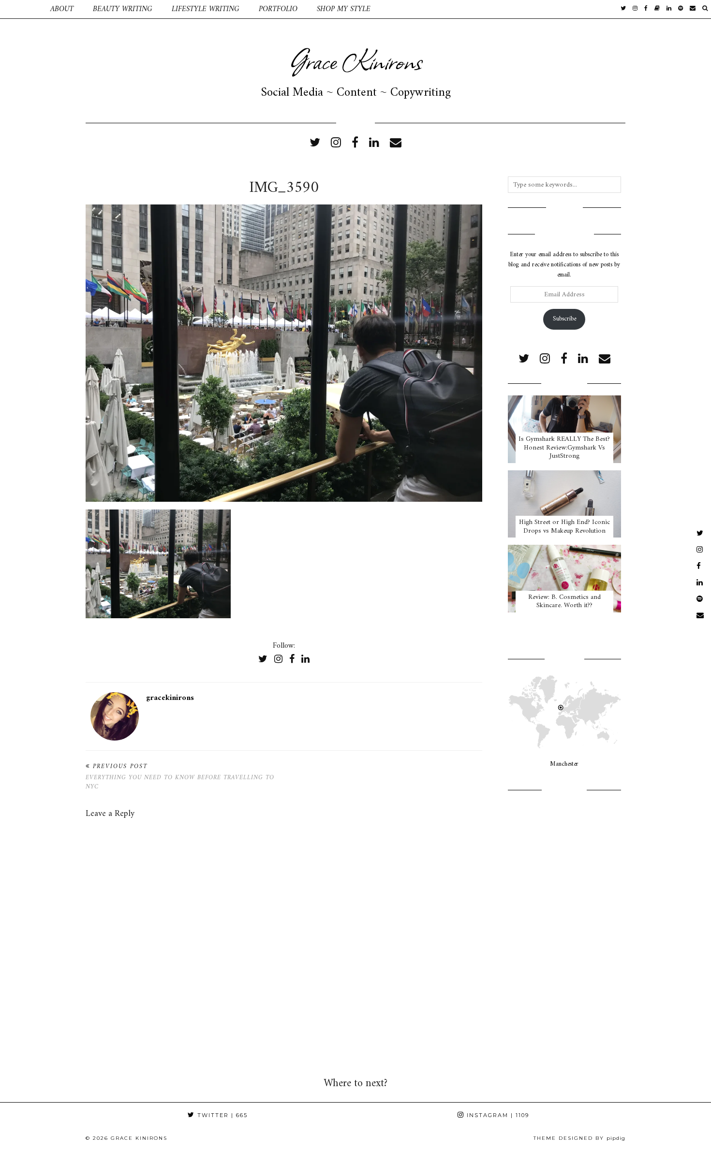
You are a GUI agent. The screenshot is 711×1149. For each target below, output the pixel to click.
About (62, 9)
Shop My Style (343, 9)
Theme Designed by (579, 1138)
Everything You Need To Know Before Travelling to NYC (180, 776)
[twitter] (623, 9)
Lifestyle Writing (205, 9)
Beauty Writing (122, 9)
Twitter (221, 1115)
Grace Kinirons (355, 60)
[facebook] (646, 9)
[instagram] (635, 9)
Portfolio (278, 9)
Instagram (496, 1115)
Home (20, 9)
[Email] (693, 9)
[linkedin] (374, 143)
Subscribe (564, 318)
